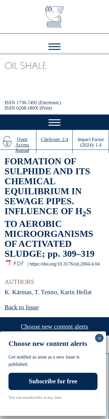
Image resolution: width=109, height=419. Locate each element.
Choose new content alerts (54, 326)
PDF (19, 262)
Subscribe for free (53, 381)
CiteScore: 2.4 (54, 139)
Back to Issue (22, 307)
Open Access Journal (22, 145)
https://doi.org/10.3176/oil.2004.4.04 (65, 263)
